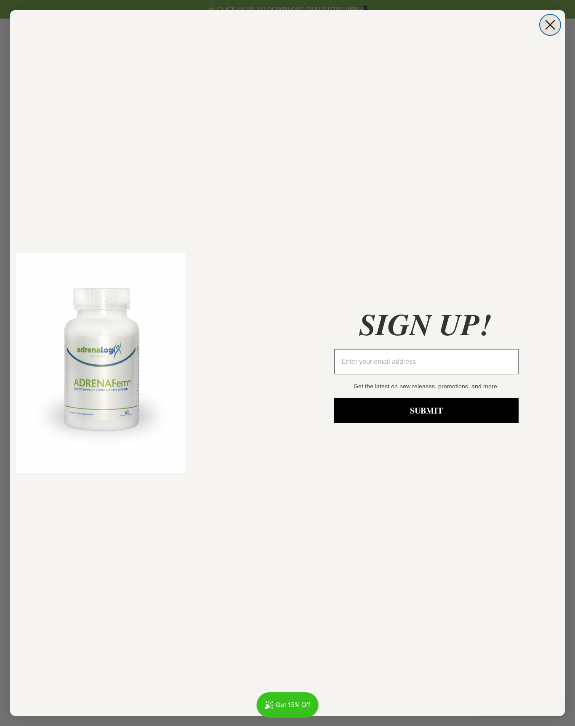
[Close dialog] (550, 24)
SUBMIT (426, 410)
